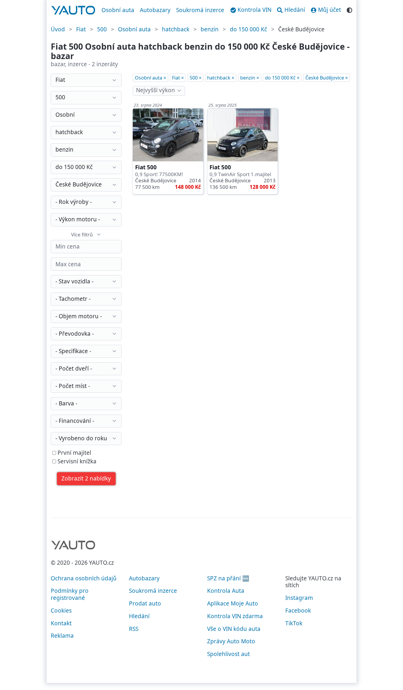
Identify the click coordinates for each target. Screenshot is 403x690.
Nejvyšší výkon (155, 90)
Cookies (61, 610)
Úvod (58, 29)
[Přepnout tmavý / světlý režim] (349, 9)
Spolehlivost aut (228, 654)
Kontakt (61, 623)
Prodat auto (145, 603)
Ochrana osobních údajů (84, 578)
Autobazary (155, 10)
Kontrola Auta (225, 591)
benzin (210, 29)
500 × (196, 77)
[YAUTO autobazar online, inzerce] (73, 10)
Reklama (62, 635)
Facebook (298, 610)
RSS (133, 629)
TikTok (293, 623)
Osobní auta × (150, 77)
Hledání (139, 616)
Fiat (81, 29)
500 (102, 29)
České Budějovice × (326, 77)
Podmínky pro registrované (70, 594)
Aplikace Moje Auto (232, 603)
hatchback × (220, 77)
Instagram (299, 598)
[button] (86, 479)
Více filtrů (82, 234)
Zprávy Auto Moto (231, 641)
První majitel (73, 453)
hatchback (175, 29)
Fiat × (178, 77)
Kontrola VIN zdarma (235, 616)
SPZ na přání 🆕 (228, 578)
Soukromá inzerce (200, 10)
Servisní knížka (76, 461)
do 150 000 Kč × (282, 77)
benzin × (249, 77)
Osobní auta (117, 10)
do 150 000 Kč (248, 29)
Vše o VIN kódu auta (234, 629)
